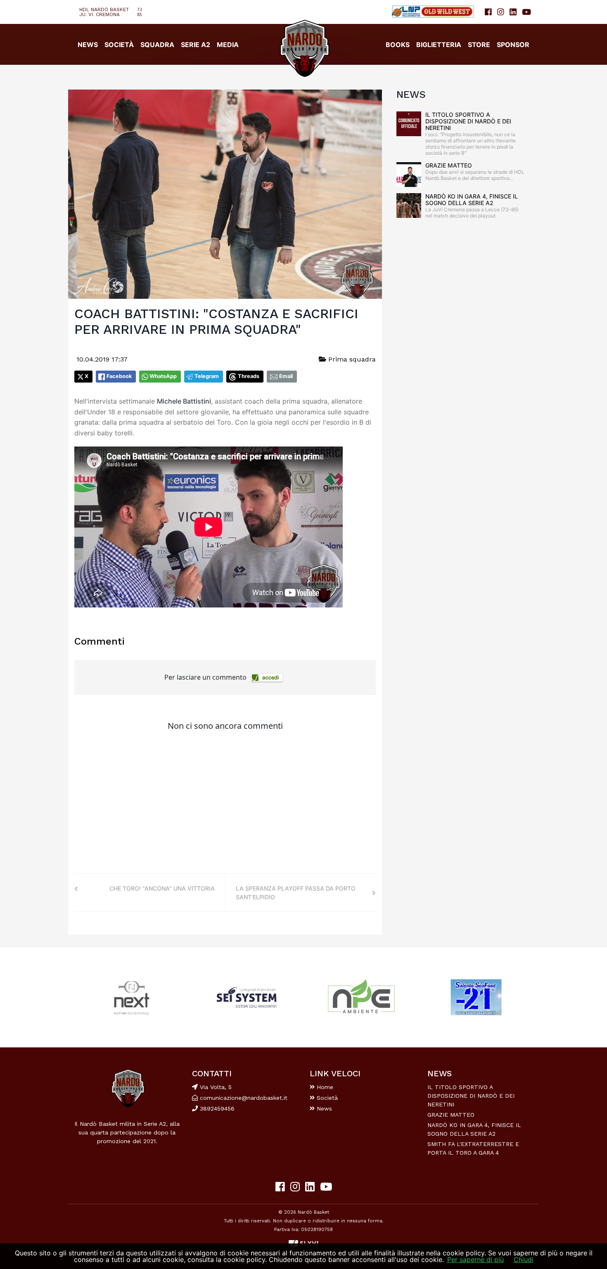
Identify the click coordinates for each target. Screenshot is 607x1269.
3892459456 (216, 1108)
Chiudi (523, 1259)
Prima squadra (351, 359)
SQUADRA (157, 44)
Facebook (119, 376)
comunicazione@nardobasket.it (243, 1097)
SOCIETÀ (119, 44)
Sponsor (513, 44)
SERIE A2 (195, 44)
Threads (248, 376)
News (323, 1108)
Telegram (206, 376)
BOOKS (398, 44)
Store (479, 44)
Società (326, 1097)
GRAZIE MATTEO (448, 165)
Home (324, 1087)
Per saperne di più (475, 1259)
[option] (131, 997)
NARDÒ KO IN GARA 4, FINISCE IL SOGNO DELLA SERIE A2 (471, 199)
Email (286, 376)
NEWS (88, 44)
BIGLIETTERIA (438, 44)
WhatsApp (163, 376)
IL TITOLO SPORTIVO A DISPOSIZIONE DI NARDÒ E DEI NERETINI (468, 121)
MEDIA (228, 44)
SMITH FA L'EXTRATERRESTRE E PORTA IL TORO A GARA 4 (473, 1148)
